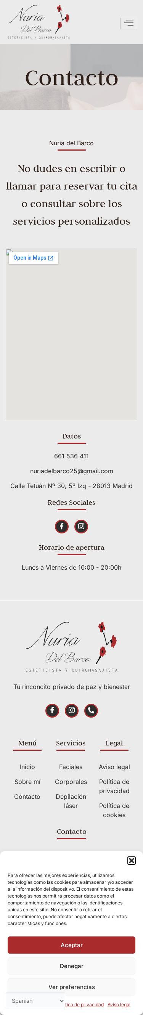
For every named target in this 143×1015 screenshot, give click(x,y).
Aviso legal (119, 1004)
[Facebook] (62, 526)
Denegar (72, 966)
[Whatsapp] (91, 711)
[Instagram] (81, 526)
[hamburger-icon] (128, 23)
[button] (131, 860)
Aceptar (72, 945)
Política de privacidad (80, 1004)
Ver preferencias (71, 987)
